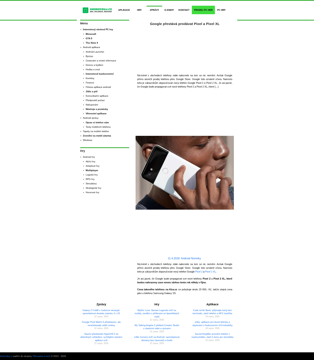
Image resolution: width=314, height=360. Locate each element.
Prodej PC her (203, 10)
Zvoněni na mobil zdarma (97, 135)
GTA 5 (89, 38)
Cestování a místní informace (101, 60)
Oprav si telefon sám (97, 122)
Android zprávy (90, 118)
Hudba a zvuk (93, 69)
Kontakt (184, 10)
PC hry (221, 10)
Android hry (89, 157)
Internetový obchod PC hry (98, 29)
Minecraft (91, 34)
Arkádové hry (92, 166)
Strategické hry (93, 188)
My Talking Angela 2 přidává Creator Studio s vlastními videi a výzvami (157, 327)
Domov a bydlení (94, 65)
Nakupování (92, 104)
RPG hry (90, 179)
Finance (90, 82)
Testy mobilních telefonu (98, 127)
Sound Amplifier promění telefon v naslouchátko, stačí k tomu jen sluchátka (212, 335)
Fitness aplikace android (98, 87)
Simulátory (91, 183)
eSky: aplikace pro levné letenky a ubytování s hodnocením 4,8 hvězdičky (212, 324)
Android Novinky (191, 258)
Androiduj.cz (6, 356)
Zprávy (154, 10)
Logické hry (92, 174)
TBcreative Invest (41, 356)
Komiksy (90, 78)
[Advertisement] (185, 49)
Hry (139, 10)
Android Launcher (95, 51)
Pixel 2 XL (210, 271)
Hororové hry (92, 192)
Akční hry (90, 161)
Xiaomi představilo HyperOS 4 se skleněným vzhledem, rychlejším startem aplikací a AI (101, 337)
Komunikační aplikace (97, 96)
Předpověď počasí (95, 100)
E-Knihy (169, 10)
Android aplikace (91, 47)
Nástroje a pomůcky (97, 109)
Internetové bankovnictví (100, 73)
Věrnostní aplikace (96, 113)
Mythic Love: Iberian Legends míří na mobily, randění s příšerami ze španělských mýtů (157, 313)
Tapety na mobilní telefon (96, 131)
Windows (87, 140)
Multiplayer (92, 170)
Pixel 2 (198, 271)
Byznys (89, 56)
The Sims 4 (92, 42)
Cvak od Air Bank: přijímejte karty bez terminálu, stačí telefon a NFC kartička (212, 312)
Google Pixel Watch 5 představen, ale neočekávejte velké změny (101, 324)
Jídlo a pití (91, 91)
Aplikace (124, 10)
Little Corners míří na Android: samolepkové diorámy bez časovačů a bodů (157, 339)
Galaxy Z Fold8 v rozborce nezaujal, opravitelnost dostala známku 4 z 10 (101, 312)
